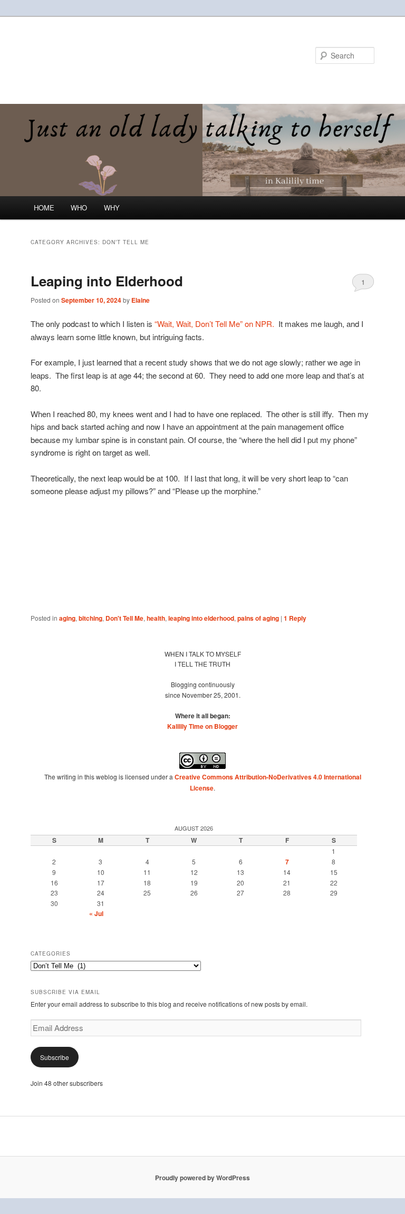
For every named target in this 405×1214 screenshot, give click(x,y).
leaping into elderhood (201, 618)
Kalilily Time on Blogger (202, 726)
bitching (90, 618)
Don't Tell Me (124, 618)
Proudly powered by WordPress (202, 1177)
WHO (79, 208)
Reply (295, 618)
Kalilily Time (76, 55)
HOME (44, 208)
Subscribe (54, 1057)
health (156, 618)
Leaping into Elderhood (107, 281)
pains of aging (258, 618)
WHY (112, 208)
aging (67, 618)
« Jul (96, 913)
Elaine (140, 300)
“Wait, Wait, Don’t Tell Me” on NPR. (213, 323)
